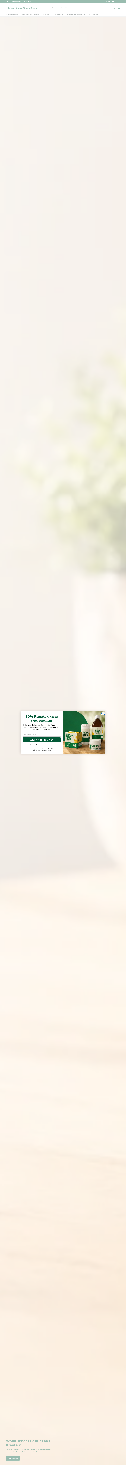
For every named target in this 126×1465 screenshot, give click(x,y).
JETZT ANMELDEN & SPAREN (41, 740)
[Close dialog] (103, 713)
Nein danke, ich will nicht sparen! (42, 745)
